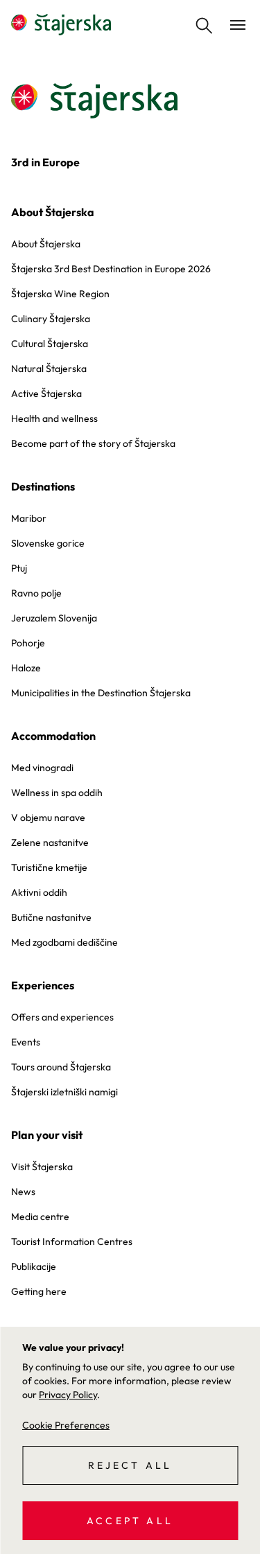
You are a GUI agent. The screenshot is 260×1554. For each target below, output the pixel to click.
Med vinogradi (42, 767)
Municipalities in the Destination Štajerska (101, 693)
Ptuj (19, 568)
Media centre (40, 1216)
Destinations (43, 486)
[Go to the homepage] (61, 25)
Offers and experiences (62, 1017)
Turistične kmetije (49, 867)
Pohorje (28, 643)
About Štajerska (52, 212)
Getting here (39, 1291)
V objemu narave (48, 817)
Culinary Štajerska (50, 318)
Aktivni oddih (39, 892)
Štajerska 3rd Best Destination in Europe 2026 (111, 269)
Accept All (130, 1521)
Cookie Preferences (66, 1425)
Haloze (26, 668)
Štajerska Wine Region (60, 294)
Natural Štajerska (49, 368)
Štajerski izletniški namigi (64, 1092)
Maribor (28, 518)
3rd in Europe (45, 162)
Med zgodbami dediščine (64, 942)
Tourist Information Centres (71, 1241)
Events (25, 1042)
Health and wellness (54, 418)
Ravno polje (36, 593)
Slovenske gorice (48, 543)
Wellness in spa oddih (57, 792)
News (23, 1191)
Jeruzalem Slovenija (54, 618)
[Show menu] (238, 25)
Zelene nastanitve (50, 842)
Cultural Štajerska (49, 343)
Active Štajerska (46, 393)
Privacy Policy (68, 1394)
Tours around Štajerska (61, 1067)
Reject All (130, 1465)
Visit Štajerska (42, 1166)
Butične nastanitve (51, 917)
